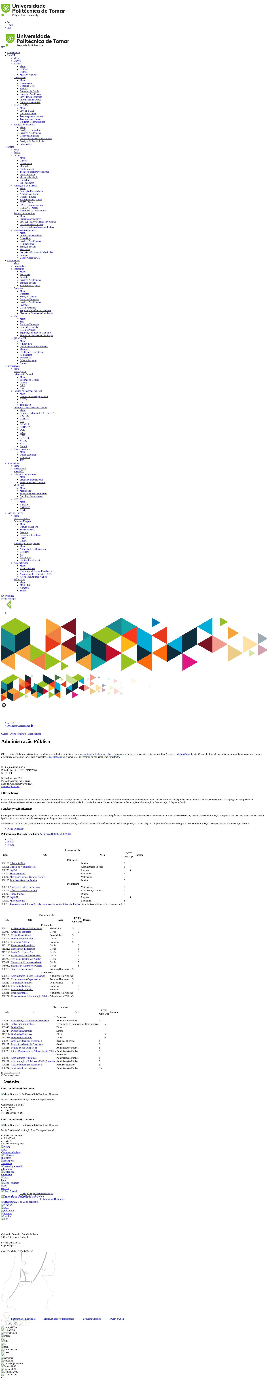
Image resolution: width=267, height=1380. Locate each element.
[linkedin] (21, 1324)
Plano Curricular (15, 828)
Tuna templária (27, 529)
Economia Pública (20, 942)
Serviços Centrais (28, 296)
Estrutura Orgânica (91, 1318)
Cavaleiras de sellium (30, 535)
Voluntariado (26, 355)
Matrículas (25, 249)
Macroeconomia (17, 873)
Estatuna (24, 532)
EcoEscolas (25, 357)
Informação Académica (25, 230)
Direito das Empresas (21, 1030)
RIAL (23, 510)
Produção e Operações (22, 952)
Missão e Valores (28, 74)
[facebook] (3, 1324)
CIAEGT (24, 418)
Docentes (18, 288)
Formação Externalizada (25, 185)
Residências (25, 557)
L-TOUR (24, 438)
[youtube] (15, 1324)
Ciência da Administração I (23, 866)
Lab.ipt (23, 382)
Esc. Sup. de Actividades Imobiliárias (38, 221)
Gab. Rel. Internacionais (31, 496)
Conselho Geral (27, 85)
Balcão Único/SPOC (30, 257)
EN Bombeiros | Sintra (31, 199)
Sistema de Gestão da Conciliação (36, 313)
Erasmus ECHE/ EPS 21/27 (33, 493)
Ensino (10, 146)
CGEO (23, 399)
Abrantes (24, 588)
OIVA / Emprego (28, 360)
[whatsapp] (33, 1324)
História (17, 63)
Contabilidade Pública (21, 982)
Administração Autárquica (23, 1058)
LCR (22, 429)
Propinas (24, 255)
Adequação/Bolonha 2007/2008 (55, 834)
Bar (21, 554)
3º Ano (10, 844)
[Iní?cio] (33, 17)
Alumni (23, 363)
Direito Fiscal (17, 1027)
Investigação (13, 366)
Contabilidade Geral (21, 935)
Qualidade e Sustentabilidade (34, 346)
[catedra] (6, 1216)
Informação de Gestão (30, 99)
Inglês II (14, 897)
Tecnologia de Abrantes (31, 116)
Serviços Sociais (28, 246)
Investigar (24, 305)
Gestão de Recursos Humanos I (26, 1041)
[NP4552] (6, 1205)
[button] (2, 1377)
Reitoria (24, 88)
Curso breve (26, 180)
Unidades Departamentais (32, 122)
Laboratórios (26, 144)
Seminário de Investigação (24, 1068)
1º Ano (10, 839)
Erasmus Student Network (32, 482)
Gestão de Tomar (28, 113)
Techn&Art (25, 404)
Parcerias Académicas (24, 213)
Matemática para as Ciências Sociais (27, 877)
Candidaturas (13, 52)
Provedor (24, 277)
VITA (23, 443)
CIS (22, 421)
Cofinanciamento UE (30, 102)
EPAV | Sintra (26, 202)
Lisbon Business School (31, 224)
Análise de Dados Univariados (25, 887)
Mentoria (24, 349)
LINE (22, 435)
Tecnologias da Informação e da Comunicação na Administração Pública (45, 904)
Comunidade (13, 260)
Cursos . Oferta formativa (13, 733)
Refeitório (25, 551)
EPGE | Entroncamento (31, 205)
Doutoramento (27, 169)
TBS (22, 460)
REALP (18, 499)
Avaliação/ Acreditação (19, 725)
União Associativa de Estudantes (36, 571)
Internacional (13, 463)
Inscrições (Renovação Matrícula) (36, 252)
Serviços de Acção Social (32, 141)
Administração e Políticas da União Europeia (33, 1061)
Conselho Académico (30, 94)
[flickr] (27, 1324)
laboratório (183, 754)
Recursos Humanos (29, 135)
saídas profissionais (56, 757)
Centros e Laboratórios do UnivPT (30, 407)
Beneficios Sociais (29, 327)
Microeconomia (17, 900)
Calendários (25, 238)
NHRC (23, 441)
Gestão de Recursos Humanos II (26, 1064)
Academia (25, 457)
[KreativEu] (7, 1210)
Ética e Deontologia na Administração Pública (33, 1051)
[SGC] (5, 1207)
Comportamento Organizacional (26, 979)
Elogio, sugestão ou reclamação (58, 1318)
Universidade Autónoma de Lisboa (37, 227)
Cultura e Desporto (23, 521)
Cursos (17, 155)
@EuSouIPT (20, 338)
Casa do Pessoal (28, 307)
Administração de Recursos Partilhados (30, 1020)
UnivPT (11, 55)
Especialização (27, 183)
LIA (22, 388)
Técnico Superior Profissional (34, 171)
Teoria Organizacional (22, 969)
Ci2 (21, 402)
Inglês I (13, 870)
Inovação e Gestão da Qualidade (27, 1044)
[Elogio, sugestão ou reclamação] (9, 1191)
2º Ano (10, 842)
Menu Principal (8, 598)
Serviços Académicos (30, 133)
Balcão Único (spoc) (30, 285)
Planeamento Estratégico (23, 945)
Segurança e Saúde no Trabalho (35, 310)
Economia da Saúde (20, 986)
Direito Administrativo (22, 938)
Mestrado (24, 166)
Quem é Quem (116, 1318)
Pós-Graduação (27, 174)
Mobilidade (19, 485)
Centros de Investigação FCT (28, 391)
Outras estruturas (22, 449)
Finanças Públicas (19, 993)
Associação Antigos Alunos (33, 576)
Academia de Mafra (29, 194)
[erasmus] (6, 1213)
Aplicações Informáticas (22, 1024)
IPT (3, 47)
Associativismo (21, 563)
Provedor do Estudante (31, 97)
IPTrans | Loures (28, 196)
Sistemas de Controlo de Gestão (26, 962)
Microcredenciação (29, 177)
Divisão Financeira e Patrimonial (36, 138)
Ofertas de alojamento (30, 560)
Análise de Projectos (21, 931)
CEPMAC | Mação (29, 207)
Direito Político (17, 894)
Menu (16, 58)
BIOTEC (24, 416)
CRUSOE (25, 507)
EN (9, 27)
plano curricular (114, 754)
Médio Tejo (19, 579)
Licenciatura (26, 163)
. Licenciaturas (34, 733)
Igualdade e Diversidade (31, 352)
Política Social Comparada (24, 1047)
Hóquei (23, 540)
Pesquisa (9, 596)
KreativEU (19, 471)
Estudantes (19, 269)
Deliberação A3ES (10, 786)
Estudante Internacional (25, 474)
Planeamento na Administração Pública (30, 996)
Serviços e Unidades (24, 124)
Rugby (23, 538)
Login (10, 25)
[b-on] (4, 1219)
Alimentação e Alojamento (27, 543)
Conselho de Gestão (29, 91)
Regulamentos (27, 244)
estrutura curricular (92, 754)
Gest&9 (23, 446)
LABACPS (25, 427)
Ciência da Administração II (23, 890)
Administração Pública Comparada (28, 976)
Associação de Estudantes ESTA (36, 574)
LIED (22, 432)
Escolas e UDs (21, 105)
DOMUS (24, 424)
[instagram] (9, 1324)
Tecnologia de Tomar (30, 119)
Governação (19, 77)
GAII (22, 385)
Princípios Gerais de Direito (23, 880)
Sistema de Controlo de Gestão (26, 955)
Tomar (23, 590)
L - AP (10, 722)
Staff (16, 316)
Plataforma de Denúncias (23, 1318)
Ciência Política (17, 863)
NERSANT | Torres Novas (33, 210)
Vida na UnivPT (15, 513)
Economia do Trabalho (22, 989)
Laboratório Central (23, 374)
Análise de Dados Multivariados (26, 928)
